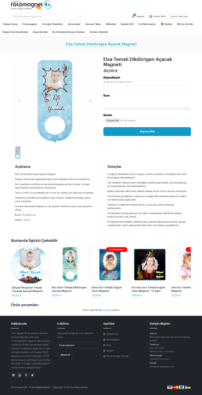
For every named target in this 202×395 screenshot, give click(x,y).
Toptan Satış (10, 24)
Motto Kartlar (185, 24)
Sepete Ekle (147, 131)
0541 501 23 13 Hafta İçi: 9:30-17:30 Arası (162, 350)
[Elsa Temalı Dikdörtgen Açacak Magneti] (55, 100)
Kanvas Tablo (93, 24)
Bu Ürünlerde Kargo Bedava (69, 32)
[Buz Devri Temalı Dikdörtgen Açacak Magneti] (70, 265)
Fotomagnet (29, 24)
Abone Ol (65, 355)
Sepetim (139, 16)
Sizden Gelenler (99, 32)
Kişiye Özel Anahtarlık (15, 32)
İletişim (110, 351)
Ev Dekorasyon (147, 24)
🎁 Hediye (166, 24)
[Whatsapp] (19, 375)
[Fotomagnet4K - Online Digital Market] (31, 5)
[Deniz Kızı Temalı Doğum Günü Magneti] (110, 265)
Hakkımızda (112, 334)
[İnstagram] (13, 375)
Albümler (111, 24)
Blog (109, 345)
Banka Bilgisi (113, 340)
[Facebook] (26, 375)
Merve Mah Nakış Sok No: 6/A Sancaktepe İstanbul (170, 339)
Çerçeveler (74, 24)
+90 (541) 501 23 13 (159, 359)
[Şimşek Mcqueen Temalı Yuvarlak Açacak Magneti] (30, 265)
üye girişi (107, 310)
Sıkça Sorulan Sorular (118, 356)
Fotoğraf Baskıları (52, 24)
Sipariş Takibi (159, 16)
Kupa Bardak (40, 32)
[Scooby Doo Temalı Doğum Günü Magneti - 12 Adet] (150, 265)
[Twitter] (32, 375)
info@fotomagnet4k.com (162, 367)
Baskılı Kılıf (127, 24)
